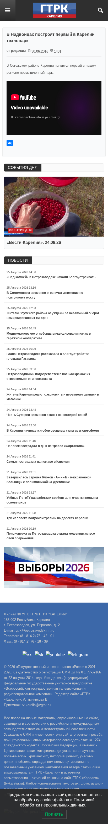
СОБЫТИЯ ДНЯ (22, 167)
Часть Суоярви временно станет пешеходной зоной (47, 415)
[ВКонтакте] (10, 143)
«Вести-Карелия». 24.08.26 (34, 242)
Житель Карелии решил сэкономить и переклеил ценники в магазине (53, 397)
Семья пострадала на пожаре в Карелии (38, 462)
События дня (20, 230)
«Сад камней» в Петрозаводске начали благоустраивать (51, 277)
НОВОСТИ (18, 260)
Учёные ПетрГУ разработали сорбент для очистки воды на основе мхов (52, 500)
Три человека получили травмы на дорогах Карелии (47, 518)
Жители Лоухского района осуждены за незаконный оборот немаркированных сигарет (53, 315)
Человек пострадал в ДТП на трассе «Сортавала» (46, 446)
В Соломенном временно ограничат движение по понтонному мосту (45, 295)
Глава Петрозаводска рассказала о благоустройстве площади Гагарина (48, 356)
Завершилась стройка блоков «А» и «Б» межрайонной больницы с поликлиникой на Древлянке (49, 480)
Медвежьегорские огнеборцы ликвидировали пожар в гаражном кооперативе (49, 336)
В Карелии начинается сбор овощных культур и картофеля (53, 430)
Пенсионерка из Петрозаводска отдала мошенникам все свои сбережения (51, 536)
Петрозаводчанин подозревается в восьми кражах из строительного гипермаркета (48, 376)
